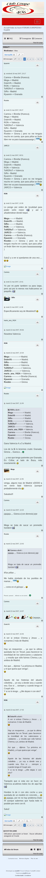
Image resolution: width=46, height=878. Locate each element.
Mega (13, 469)
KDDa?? (6, 47)
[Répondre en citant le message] (37, 65)
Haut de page (38, 43)
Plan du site (34, 858)
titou (16, 51)
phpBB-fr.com (26, 873)
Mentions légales (24, 858)
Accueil (6, 28)
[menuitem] (10, 38)
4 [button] (30, 59)
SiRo (13, 297)
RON (5, 194)
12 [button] (38, 59)
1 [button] (21, 59)
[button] (15, 59)
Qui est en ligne (10, 831)
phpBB (17, 871)
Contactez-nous (13, 858)
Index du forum (15, 28)
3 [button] (27, 59)
